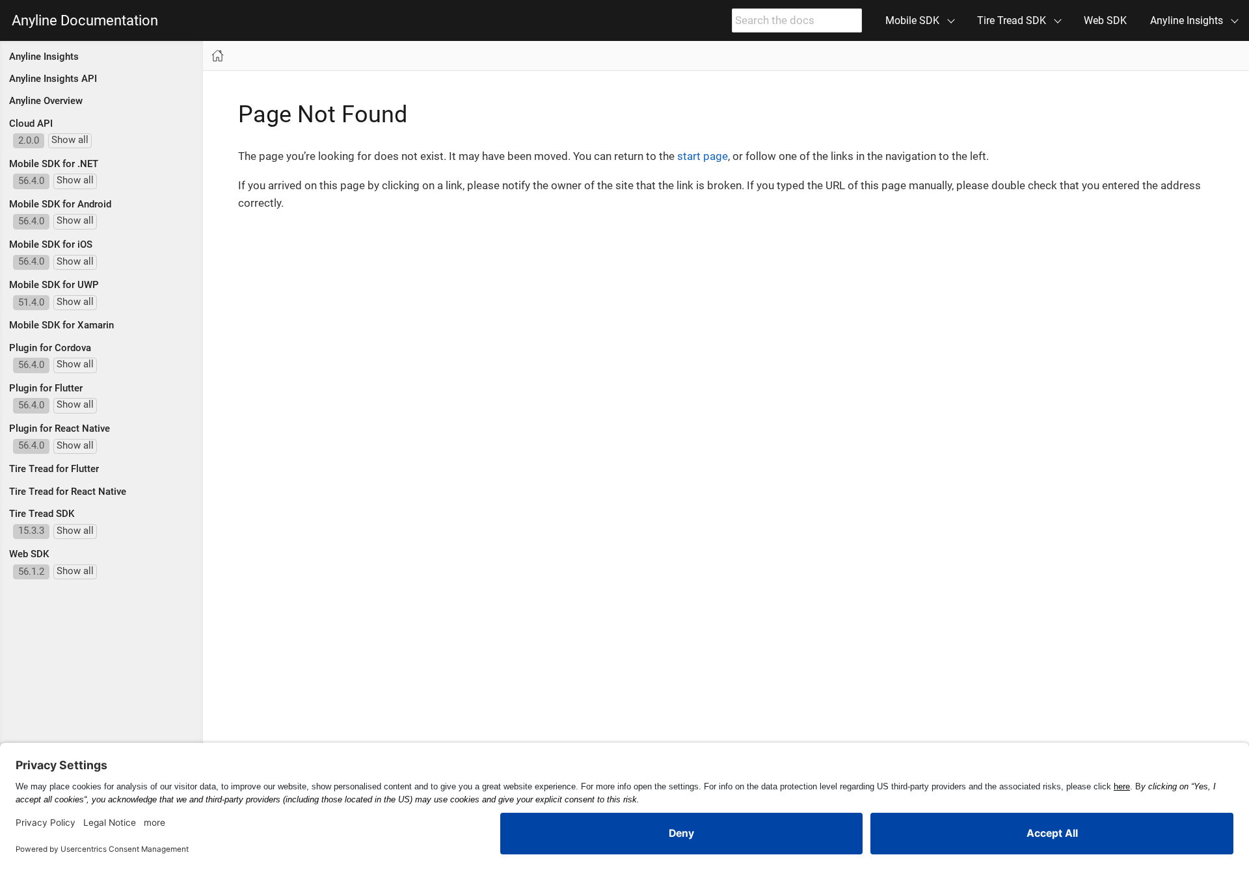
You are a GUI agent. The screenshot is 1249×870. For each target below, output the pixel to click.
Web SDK (1105, 20)
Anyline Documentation (85, 21)
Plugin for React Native (59, 428)
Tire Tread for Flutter (54, 469)
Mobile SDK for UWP (54, 285)
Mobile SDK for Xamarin (61, 325)
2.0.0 (28, 140)
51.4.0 (31, 302)
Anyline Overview (46, 101)
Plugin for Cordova (50, 348)
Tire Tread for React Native (67, 491)
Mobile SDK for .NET (53, 164)
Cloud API (31, 123)
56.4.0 (31, 181)
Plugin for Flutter (46, 388)
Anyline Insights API (53, 79)
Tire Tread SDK (41, 514)
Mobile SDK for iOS (50, 244)
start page (702, 156)
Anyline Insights (44, 56)
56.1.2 (31, 571)
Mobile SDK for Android (60, 204)
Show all (69, 140)
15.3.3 (31, 530)
